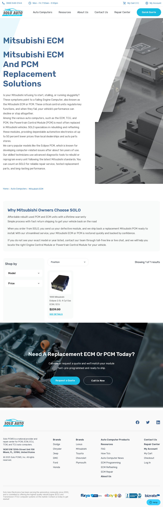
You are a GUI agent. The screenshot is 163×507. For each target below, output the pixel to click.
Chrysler (57, 448)
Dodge (56, 444)
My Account (155, 3)
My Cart (148, 453)
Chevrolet (81, 458)
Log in (147, 462)
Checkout (149, 458)
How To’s (105, 453)
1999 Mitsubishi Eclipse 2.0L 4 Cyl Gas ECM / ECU (60, 301)
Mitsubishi (81, 448)
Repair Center (122, 12)
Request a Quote (65, 380)
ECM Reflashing (109, 467)
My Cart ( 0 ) (133, 3)
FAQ (103, 448)
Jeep (55, 453)
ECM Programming (111, 462)
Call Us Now (98, 380)
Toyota (80, 453)
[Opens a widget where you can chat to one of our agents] (153, 502)
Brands (57, 439)
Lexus (79, 444)
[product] (60, 283)
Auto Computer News (112, 458)
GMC (55, 458)
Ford (55, 462)
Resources (65, 12)
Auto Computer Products (115, 439)
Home (6, 189)
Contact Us (101, 12)
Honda (56, 467)
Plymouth (81, 462)
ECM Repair (107, 471)
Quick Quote (149, 12)
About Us (82, 12)
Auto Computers (42, 12)
